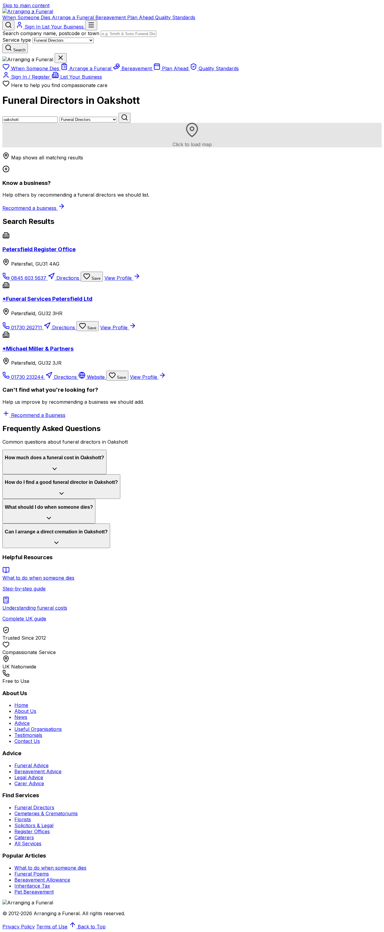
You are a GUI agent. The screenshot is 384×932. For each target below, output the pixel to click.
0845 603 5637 (29, 278)
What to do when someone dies (50, 868)
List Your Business (63, 27)
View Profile (118, 278)
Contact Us (27, 741)
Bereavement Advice (38, 771)
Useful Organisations (38, 729)
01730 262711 (27, 327)
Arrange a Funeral (73, 17)
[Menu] (91, 25)
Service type (16, 40)
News (20, 717)
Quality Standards (175, 17)
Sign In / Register (31, 77)
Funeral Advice (31, 765)
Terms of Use (52, 927)
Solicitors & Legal (33, 825)
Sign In (32, 27)
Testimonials (28, 735)
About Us (25, 711)
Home (21, 705)
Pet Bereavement (34, 892)
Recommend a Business (37, 415)
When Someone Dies (27, 17)
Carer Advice (29, 783)
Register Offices (32, 831)
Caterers (24, 837)
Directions (68, 278)
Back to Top (91, 927)
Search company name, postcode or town (50, 33)
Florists (22, 819)
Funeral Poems (31, 874)
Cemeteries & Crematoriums (46, 813)
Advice (22, 723)
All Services (27, 843)
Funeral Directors (34, 807)
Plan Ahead (141, 17)
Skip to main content (26, 5)
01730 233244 (27, 377)
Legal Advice (28, 777)
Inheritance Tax (32, 886)
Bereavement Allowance (42, 880)
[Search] (8, 25)
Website (96, 377)
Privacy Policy (18, 927)
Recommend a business (30, 208)
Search (19, 50)
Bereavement (111, 17)
